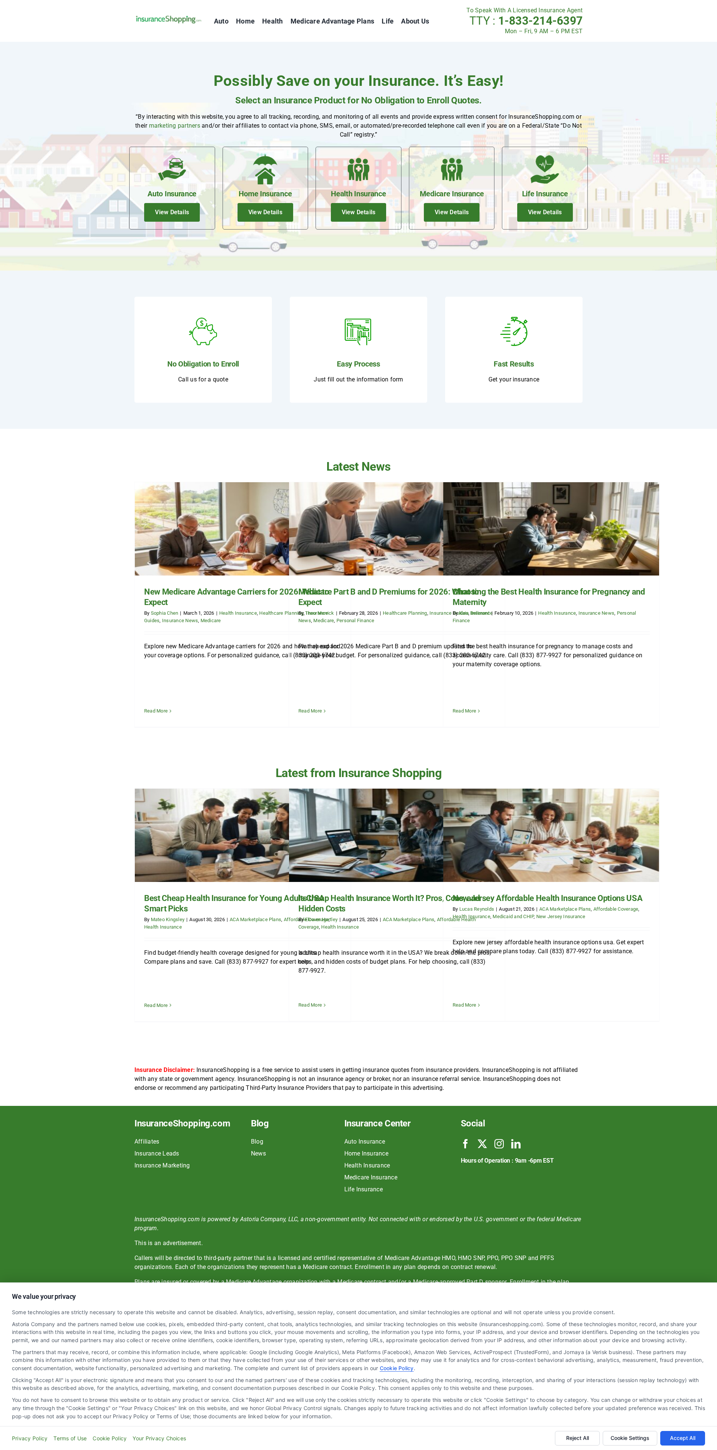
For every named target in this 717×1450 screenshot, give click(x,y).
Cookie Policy (397, 1368)
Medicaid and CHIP (513, 916)
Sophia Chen (165, 613)
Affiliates (146, 1141)
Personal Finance (355, 620)
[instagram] (499, 1143)
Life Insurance (363, 1189)
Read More (156, 711)
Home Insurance (366, 1153)
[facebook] (465, 1143)
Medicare (211, 620)
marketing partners (174, 125)
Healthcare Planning (405, 613)
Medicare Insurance (370, 1177)
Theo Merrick (319, 613)
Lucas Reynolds (476, 909)
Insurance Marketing (162, 1165)
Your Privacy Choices (159, 1438)
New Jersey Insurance (561, 916)
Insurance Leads (156, 1153)
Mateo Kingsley (167, 919)
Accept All (682, 1438)
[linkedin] (516, 1143)
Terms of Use (70, 1438)
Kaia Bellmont (474, 613)
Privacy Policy (29, 1438)
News (258, 1153)
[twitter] (482, 1143)
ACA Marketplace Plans (255, 919)
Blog (257, 1141)
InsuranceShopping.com (182, 1123)
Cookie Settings (630, 1438)
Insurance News (180, 620)
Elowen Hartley (321, 919)
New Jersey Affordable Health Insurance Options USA (548, 898)
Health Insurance (238, 613)
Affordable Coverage (616, 909)
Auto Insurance (364, 1141)
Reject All (577, 1438)
